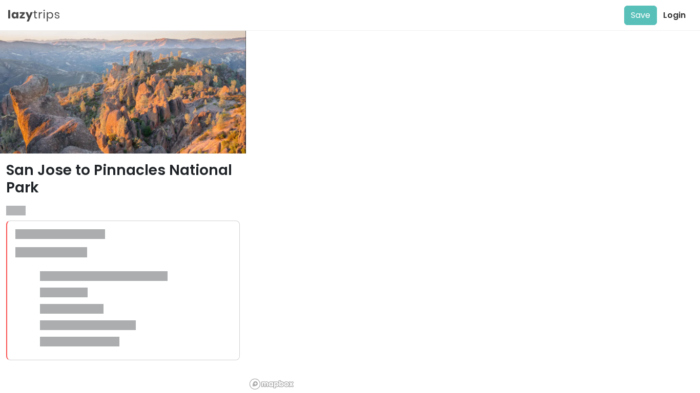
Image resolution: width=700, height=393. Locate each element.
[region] (473, 212)
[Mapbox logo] (271, 384)
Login (674, 15)
